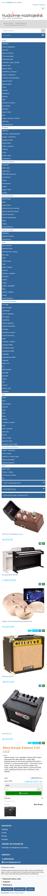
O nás (4, 833)
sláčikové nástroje (8, 236)
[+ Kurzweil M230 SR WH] (43, 584)
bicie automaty (6, 245)
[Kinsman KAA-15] (23, 654)
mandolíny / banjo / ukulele (10, 62)
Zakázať (30, 889)
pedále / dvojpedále (8, 286)
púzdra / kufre (6, 112)
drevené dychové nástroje (10, 211)
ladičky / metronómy (8, 450)
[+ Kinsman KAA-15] (43, 686)
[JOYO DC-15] (23, 710)
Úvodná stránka (8, 23)
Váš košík (23, 35)
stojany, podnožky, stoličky (10, 118)
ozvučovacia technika (9, 475)
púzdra (4, 295)
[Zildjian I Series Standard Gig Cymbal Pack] (23, 604)
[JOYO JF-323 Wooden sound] (23, 516)
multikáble (5, 354)
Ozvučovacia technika (9, 301)
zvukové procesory (8, 335)
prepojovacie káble (8, 351)
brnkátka (5, 96)
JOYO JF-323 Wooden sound (12, 534)
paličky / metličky (7, 292)
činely (4, 258)
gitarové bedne (6, 84)
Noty (3, 394)
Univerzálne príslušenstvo (10, 447)
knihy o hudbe (6, 438)
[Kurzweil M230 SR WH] (23, 560)
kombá (4, 180)
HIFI (3, 382)
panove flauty (6, 205)
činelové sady (6, 261)
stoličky (4, 193)
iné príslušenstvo (7, 124)
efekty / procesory (8, 146)
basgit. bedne (6, 143)
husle (4, 410)
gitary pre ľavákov (8, 53)
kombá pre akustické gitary (10, 78)
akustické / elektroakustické (11, 134)
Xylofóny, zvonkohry (8, 273)
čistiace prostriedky (8, 459)
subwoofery (5, 320)
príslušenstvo (6, 158)
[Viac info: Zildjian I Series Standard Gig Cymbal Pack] (40, 630)
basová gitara (6, 404)
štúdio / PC (5, 363)
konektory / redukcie (8, 341)
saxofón (4, 419)
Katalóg (5, 829)
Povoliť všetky (7, 889)
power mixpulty (7, 307)
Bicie (3, 242)
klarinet (4, 435)
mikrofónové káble (8, 348)
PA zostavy (5, 317)
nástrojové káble (7, 345)
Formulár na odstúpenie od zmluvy (15, 848)
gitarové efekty (7, 68)
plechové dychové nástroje (10, 208)
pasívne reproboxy (8, 314)
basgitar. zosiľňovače (9, 137)
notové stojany (6, 453)
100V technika (6, 369)
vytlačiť (5, 755)
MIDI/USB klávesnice (9, 174)
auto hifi (4, 385)
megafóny (5, 360)
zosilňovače (6, 311)
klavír (4, 400)
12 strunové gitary (8, 56)
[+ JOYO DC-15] (43, 743)
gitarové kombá (7, 81)
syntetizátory (6, 177)
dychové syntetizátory (9, 217)
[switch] (2, 878)
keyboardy (5, 165)
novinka (35, 630)
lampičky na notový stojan (10, 456)
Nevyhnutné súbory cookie (12, 879)
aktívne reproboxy (8, 323)
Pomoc (4, 836)
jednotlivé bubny (7, 248)
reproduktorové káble (8, 357)
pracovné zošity (7, 441)
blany (4, 289)
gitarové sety (6, 65)
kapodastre (5, 93)
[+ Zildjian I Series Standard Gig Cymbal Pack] (43, 630)
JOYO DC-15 (6, 734)
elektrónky (5, 121)
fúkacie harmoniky (8, 214)
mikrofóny (5, 329)
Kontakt (5, 839)
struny (4, 87)
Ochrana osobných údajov (17, 893)
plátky (4, 220)
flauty (4, 202)
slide (3, 99)
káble (4, 338)
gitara (4, 397)
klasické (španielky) (8, 47)
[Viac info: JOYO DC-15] (40, 743)
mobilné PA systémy (8, 326)
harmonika (5, 432)
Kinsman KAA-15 (8, 676)
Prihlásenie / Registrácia (39, 4)
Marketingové (7, 885)
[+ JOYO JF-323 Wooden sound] (43, 543)
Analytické (6, 882)
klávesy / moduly (7, 472)
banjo (4, 425)
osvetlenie (5, 391)
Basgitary (5, 127)
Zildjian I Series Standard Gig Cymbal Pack (17, 621)
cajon (4, 264)
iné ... (4, 478)
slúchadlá (5, 373)
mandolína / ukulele (8, 422)
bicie (3, 413)
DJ (3, 366)
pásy (3, 115)
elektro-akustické (7, 59)
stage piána (6, 171)
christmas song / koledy (9, 444)
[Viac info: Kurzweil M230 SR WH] (40, 584)
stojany (4, 186)
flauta (4, 416)
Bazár (4, 466)
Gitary (4, 41)
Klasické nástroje (7, 230)
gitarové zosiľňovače (8, 75)
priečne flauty (6, 199)
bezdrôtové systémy (8, 103)
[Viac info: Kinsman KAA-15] (40, 686)
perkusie (5, 270)
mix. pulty (5, 304)
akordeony (5, 233)
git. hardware (6, 106)
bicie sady (5, 255)
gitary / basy (6, 469)
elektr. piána (6, 168)
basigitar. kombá (7, 140)
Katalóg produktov (21, 23)
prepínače (5, 109)
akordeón (5, 407)
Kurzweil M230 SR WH (10, 575)
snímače (5, 90)
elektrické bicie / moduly (10, 252)
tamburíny (5, 276)
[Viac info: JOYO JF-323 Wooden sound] (40, 543)
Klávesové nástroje (8, 162)
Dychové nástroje (7, 196)
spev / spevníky (7, 428)
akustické (5, 50)
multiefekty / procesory (9, 71)
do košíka (24, 793)
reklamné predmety (8, 463)
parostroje (5, 376)
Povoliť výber (19, 889)
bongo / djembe (7, 267)
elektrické (5, 44)
